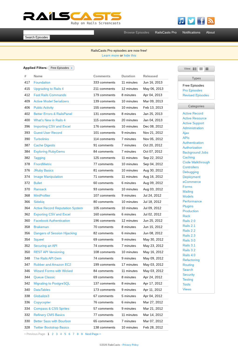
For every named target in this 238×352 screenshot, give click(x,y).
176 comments (104, 126)
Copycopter (42, 302)
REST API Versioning (49, 252)
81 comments (103, 170)
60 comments (103, 183)
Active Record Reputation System (58, 208)
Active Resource (195, 118)
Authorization (192, 147)
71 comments (103, 176)
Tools (186, 284)
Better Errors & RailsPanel (53, 114)
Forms (187, 186)
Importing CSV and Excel (52, 126)
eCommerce (192, 182)
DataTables (42, 290)
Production (190, 211)
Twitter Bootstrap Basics (51, 327)
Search (188, 270)
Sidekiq (39, 202)
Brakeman (41, 227)
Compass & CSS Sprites (51, 308)
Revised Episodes (196, 95)
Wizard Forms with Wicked (53, 271)
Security (189, 274)
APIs (186, 138)
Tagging (39, 158)
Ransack (40, 189)
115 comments (104, 120)
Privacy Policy (130, 344)
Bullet (38, 183)
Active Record (193, 113)
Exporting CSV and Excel (52, 214)
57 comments (103, 308)
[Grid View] (207, 68)
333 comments (104, 82)
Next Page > (93, 334)
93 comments (103, 189)
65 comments (103, 321)
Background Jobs (195, 152)
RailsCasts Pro (166, 32)
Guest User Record (48, 132)
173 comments (104, 290)
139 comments (104, 101)
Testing (188, 279)
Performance (192, 201)
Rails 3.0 (189, 240)
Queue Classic (44, 277)
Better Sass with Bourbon (52, 321)
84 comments (103, 151)
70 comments (103, 227)
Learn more (110, 55)
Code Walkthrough (196, 162)
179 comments (104, 95)
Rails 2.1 (189, 226)
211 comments (104, 89)
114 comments (104, 139)
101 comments (104, 132)
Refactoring (191, 260)
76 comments (103, 302)
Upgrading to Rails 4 (49, 89)
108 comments (104, 252)
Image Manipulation (48, 176)
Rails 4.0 (189, 255)
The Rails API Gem (48, 258)
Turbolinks (41, 139)
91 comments (103, 145)
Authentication (193, 142)
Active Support (193, 123)
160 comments (104, 214)
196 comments (104, 220)
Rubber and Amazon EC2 (52, 264)
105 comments (104, 208)
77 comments (103, 164)
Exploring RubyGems (49, 151)
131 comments (104, 114)
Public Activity (43, 107)
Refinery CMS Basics (49, 315)
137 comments (104, 283)
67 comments (103, 296)
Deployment (191, 177)
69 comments (103, 239)
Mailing (188, 191)
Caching (189, 157)
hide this (130, 55)
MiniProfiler (42, 195)
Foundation (42, 82)
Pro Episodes (192, 90)
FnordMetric (43, 164)
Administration (193, 128)
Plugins (188, 206)
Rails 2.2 (189, 230)
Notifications (191, 32)
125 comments (104, 158)
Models (188, 196)
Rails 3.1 (189, 245)
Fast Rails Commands (50, 95)
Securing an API (45, 246)
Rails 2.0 (189, 221)
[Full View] (194, 68)
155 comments (104, 107)
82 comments (103, 233)
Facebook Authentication (52, 220)
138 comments (104, 327)
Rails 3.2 (189, 250)
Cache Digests (44, 145)
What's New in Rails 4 (50, 120)
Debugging (191, 172)
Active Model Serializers (51, 101)
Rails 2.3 (189, 235)
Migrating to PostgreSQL (52, 283)
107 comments (104, 195)
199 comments (104, 264)
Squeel (39, 239)
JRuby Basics (43, 170)
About (210, 32)
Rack (186, 216)
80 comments (103, 202)
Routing (188, 265)
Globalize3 (41, 296)
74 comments (103, 246)
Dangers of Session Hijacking (55, 233)
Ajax (186, 133)
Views (187, 289)
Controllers (191, 167)
